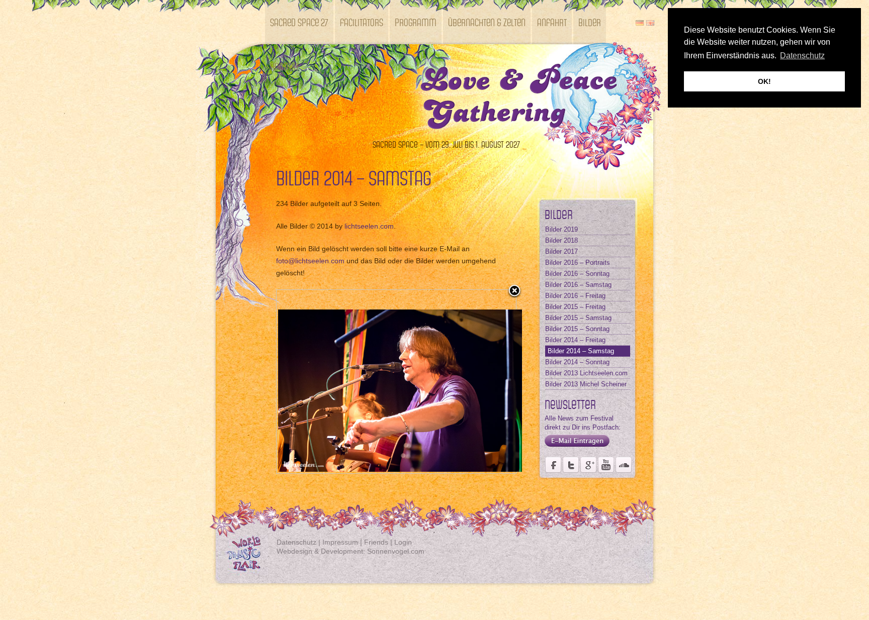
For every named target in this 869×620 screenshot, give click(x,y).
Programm (416, 22)
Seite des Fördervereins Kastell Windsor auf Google (588, 465)
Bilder (589, 22)
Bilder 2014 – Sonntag (577, 362)
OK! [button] (764, 81)
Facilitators (361, 22)
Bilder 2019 (561, 229)
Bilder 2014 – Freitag (575, 340)
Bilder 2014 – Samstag (581, 351)
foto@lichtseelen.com (310, 261)
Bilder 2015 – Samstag (578, 318)
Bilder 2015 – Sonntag (577, 329)
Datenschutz (296, 542)
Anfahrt (552, 22)
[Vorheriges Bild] (319, 381)
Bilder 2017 (561, 251)
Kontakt (284, 66)
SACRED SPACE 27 (299, 22)
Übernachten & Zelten (487, 22)
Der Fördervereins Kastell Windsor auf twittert (571, 465)
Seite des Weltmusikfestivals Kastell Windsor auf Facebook (553, 465)
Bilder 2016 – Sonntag (577, 273)
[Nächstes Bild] (474, 381)
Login (403, 542)
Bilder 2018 (561, 240)
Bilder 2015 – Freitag (575, 307)
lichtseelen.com (369, 226)
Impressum (340, 542)
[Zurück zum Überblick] (514, 291)
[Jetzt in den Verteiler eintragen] (575, 447)
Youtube (606, 465)
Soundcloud (624, 465)
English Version (650, 23)
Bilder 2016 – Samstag (578, 284)
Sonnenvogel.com (395, 551)
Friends (376, 542)
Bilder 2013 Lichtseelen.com (586, 373)
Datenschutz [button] (802, 55)
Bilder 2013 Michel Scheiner (586, 384)
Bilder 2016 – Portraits (577, 262)
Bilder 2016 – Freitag (575, 295)
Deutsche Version (640, 23)
